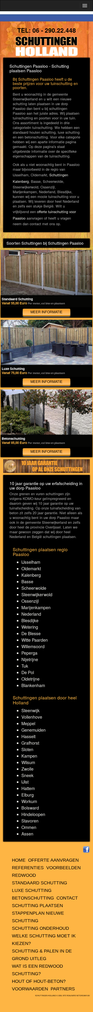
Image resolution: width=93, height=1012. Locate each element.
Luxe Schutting (31, 890)
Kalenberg (31, 575)
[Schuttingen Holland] (46, 46)
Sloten (27, 749)
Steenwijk (30, 710)
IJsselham (30, 562)
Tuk (24, 666)
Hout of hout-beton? (39, 981)
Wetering (29, 627)
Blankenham (33, 685)
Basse (27, 581)
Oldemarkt (31, 568)
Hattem (28, 788)
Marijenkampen (36, 607)
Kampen (29, 756)
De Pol (27, 672)
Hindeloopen (33, 814)
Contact (67, 897)
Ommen (28, 827)
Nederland (31, 614)
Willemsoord (33, 646)
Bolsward (30, 808)
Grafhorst (30, 743)
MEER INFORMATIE (46, 311)
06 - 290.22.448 (54, 30)
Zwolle (27, 769)
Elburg (27, 795)
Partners (63, 988)
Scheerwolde (33, 588)
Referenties (28, 867)
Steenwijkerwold (36, 594)
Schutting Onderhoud (40, 928)
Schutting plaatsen (37, 905)
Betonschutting (33, 897)
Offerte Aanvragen (53, 860)
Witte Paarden (34, 640)
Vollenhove (31, 717)
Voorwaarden (30, 988)
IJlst (25, 782)
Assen (27, 834)
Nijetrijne (29, 659)
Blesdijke (29, 620)
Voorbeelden (63, 867)
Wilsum (28, 762)
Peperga (29, 653)
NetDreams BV (83, 996)
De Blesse (31, 633)
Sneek (27, 775)
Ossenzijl (30, 601)
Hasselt (28, 736)
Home (19, 860)
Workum (29, 801)
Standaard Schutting (39, 882)
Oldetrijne (30, 679)
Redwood (24, 875)
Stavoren (29, 821)
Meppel (28, 723)
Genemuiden (33, 730)
